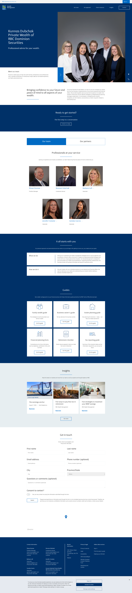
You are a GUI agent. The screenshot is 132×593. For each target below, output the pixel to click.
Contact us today (66, 124)
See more (66, 418)
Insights (111, 7)
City (28, 470)
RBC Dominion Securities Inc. (9, 1)
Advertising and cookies (84, 566)
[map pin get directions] (66, 517)
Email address (33, 460)
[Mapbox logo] (30, 529)
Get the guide (39, 323)
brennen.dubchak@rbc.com (52, 552)
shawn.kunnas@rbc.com (33, 552)
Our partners (85, 142)
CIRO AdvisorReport (85, 556)
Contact (124, 7)
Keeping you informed (99, 554)
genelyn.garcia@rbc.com (33, 572)
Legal (82, 551)
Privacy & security (85, 548)
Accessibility (84, 554)
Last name (71, 449)
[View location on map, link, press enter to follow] (66, 519)
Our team (76, 7)
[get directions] (66, 517)
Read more (32, 408)
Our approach (87, 7)
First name (31, 449)
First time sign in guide (99, 551)
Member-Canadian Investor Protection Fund (85, 561)
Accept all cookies (89, 584)
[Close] (129, 579)
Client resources (100, 7)
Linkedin (29, 555)
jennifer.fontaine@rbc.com (52, 563)
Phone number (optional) (78, 460)
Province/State (73, 470)
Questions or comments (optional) (42, 479)
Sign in (95, 548)
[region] (66, 519)
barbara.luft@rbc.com (32, 563)
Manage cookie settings (89, 589)
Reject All (89, 581)
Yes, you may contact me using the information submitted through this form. (50, 494)
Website (69, 557)
